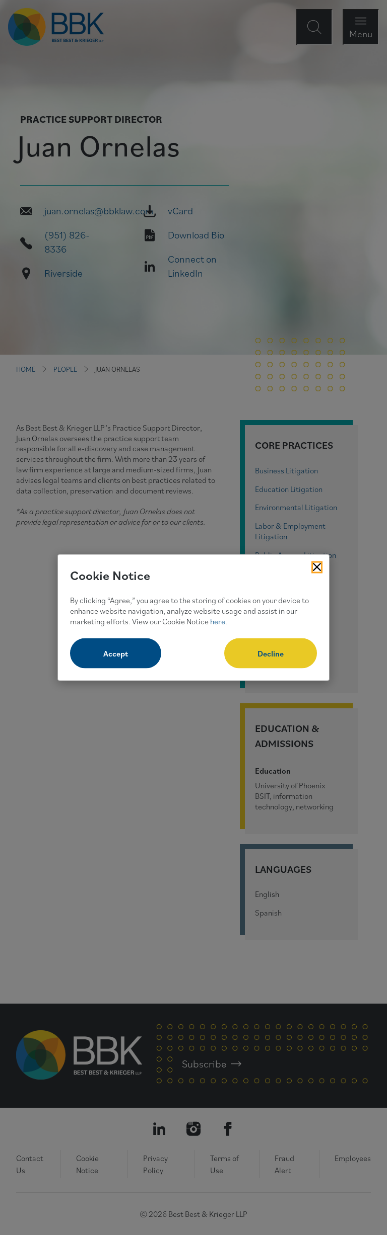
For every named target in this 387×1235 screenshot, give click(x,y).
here (217, 621)
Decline (270, 653)
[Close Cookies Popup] (317, 566)
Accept (115, 653)
